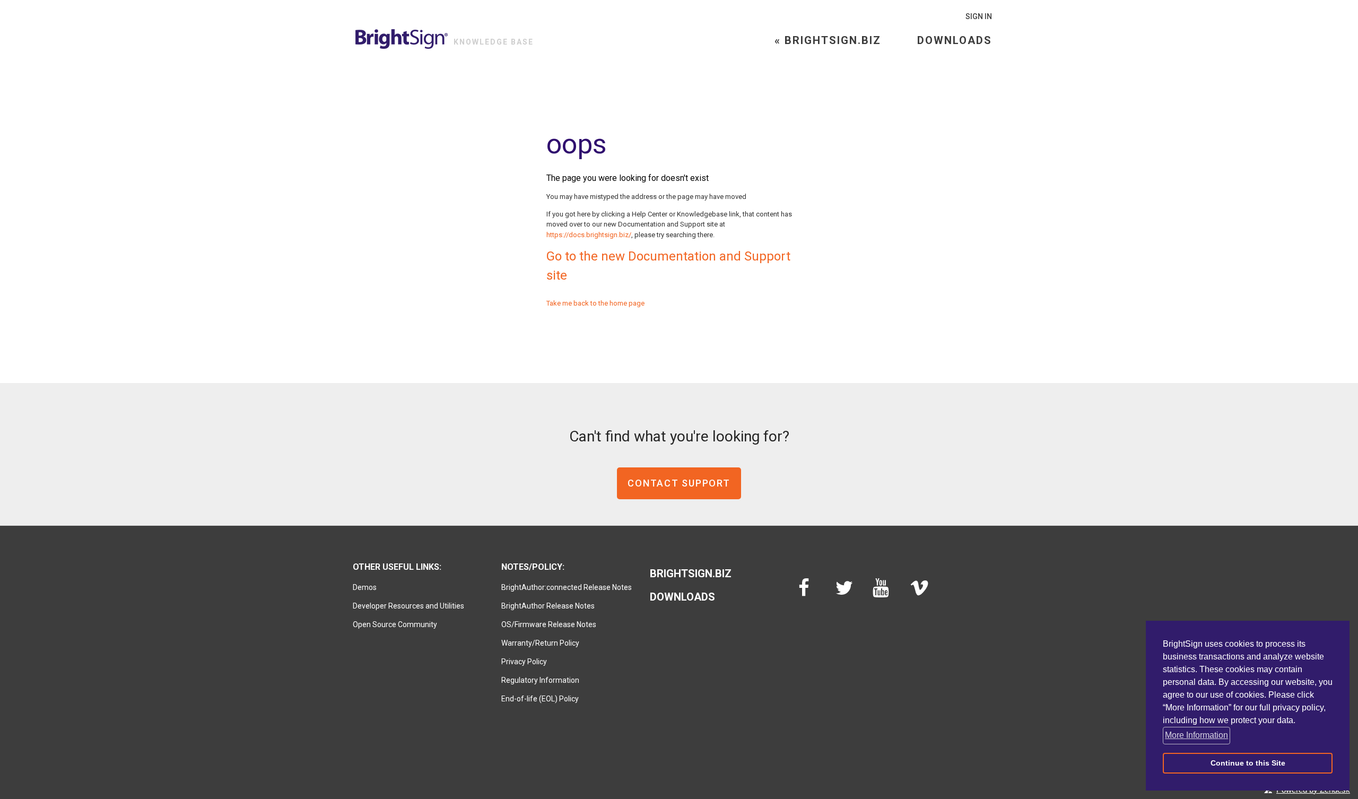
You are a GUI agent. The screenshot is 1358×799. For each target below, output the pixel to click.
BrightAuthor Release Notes (548, 606)
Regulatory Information (540, 680)
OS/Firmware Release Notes (548, 624)
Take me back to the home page (595, 303)
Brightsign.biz (691, 573)
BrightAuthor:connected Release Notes (566, 587)
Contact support (679, 483)
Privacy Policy (524, 661)
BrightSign (401, 39)
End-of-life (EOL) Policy (540, 698)
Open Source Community (395, 624)
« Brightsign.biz (827, 40)
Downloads (954, 40)
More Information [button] (1196, 735)
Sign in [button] (978, 16)
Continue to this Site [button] (1248, 763)
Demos (365, 587)
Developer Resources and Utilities (408, 606)
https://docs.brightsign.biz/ (588, 235)
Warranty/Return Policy (540, 643)
